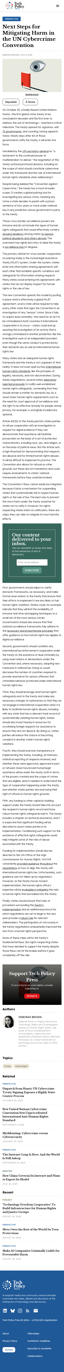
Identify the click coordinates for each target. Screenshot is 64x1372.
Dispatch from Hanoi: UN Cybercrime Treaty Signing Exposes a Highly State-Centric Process (29, 1092)
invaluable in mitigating (35, 889)
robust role (26, 918)
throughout (46, 863)
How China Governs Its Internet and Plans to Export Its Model (31, 1177)
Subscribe (32, 570)
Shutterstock (32, 94)
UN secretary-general (35, 151)
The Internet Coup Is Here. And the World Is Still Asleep (31, 1156)
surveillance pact (15, 247)
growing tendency (13, 234)
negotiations (9, 868)
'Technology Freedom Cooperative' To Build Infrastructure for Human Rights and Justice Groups (29, 1208)
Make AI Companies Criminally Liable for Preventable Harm (31, 1252)
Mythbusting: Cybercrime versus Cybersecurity (25, 1135)
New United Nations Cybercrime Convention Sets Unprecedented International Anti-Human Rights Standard (25, 1115)
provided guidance (28, 863)
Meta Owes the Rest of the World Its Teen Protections (30, 1231)
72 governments (12, 131)
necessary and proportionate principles (30, 630)
